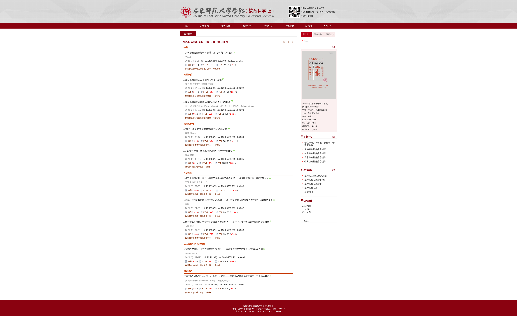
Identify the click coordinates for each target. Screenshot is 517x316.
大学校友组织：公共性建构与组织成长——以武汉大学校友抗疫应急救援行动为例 (224, 249)
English (327, 26)
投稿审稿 (247, 26)
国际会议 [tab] (330, 34)
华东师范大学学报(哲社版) (316, 180)
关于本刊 (204, 26)
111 (306, 41)
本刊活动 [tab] (306, 34)
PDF (221, 65)
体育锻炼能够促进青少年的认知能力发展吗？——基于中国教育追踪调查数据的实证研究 (227, 222)
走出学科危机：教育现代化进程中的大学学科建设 (209, 151)
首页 (187, 26)
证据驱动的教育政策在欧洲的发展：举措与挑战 (207, 102)
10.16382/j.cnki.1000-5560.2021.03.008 (225, 230)
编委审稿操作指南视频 (315, 153)
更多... (334, 47)
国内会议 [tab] (318, 34)
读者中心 (268, 26)
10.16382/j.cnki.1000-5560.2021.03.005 (225, 159)
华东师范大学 (310, 188)
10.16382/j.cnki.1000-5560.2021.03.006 (225, 186)
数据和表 (189, 69)
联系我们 (309, 26)
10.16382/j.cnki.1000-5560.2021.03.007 (225, 208)
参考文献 (198, 69)
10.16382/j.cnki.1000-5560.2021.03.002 (225, 88)
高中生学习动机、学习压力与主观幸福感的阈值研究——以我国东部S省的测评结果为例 (226, 178)
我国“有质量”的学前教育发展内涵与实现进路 (206, 129)
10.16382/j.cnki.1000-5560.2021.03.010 (227, 284)
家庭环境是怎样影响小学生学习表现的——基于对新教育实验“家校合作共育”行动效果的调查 (229, 200)
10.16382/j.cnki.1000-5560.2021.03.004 (225, 137)
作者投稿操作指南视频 (315, 161)
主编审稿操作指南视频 (315, 149)
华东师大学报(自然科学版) (316, 176)
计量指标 (216, 69)
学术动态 (226, 26)
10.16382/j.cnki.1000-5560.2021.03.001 (224, 61)
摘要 (190, 65)
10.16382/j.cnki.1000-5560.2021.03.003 (225, 110)
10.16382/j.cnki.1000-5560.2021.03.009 (226, 257)
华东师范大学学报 (313, 184)
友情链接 (308, 192)
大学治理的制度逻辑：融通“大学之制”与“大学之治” (209, 52)
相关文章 (207, 69)
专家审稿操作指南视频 (315, 157)
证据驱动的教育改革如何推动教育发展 (203, 80)
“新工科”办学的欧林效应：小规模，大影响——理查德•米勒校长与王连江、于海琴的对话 (227, 276)
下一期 (291, 42)
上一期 (282, 42)
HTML (205, 65)
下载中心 (289, 26)
